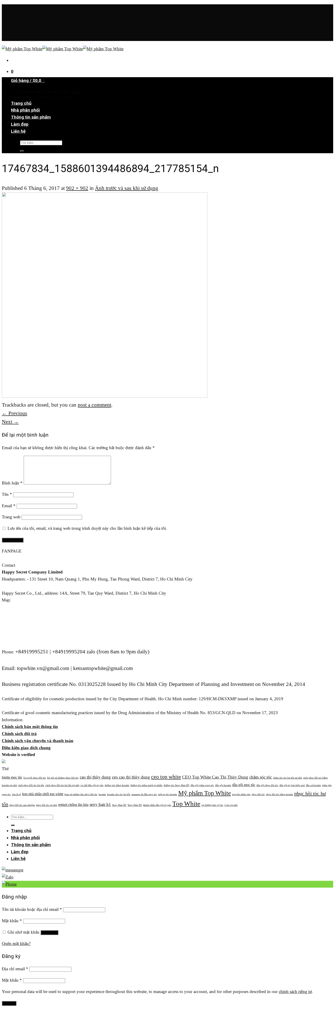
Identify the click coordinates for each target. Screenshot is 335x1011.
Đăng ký (9, 1003)
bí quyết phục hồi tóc (34, 778)
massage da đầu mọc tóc (144, 794)
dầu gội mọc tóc (243, 785)
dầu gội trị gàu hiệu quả (292, 785)
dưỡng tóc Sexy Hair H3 (176, 785)
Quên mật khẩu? (16, 943)
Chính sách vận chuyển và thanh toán (37, 740)
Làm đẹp (19, 124)
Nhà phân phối (25, 110)
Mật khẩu (12, 920)
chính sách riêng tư (295, 991)
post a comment (94, 405)
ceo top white (166, 777)
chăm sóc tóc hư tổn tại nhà (287, 778)
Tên (7, 494)
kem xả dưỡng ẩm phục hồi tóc (81, 794)
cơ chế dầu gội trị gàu (91, 785)
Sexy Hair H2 (119, 805)
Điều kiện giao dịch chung (26, 747)
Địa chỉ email (15, 968)
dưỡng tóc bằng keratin (117, 785)
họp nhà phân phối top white (42, 794)
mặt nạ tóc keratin (167, 794)
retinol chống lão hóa (73, 805)
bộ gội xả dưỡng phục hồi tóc (63, 778)
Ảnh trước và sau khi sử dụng (126, 188)
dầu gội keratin (223, 785)
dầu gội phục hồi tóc (267, 785)
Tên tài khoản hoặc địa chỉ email (32, 909)
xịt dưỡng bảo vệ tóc (212, 805)
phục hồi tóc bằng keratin (279, 794)
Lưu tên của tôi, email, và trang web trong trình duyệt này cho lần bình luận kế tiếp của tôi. (87, 528)
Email (8, 505)
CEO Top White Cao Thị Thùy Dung (215, 777)
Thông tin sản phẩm (31, 117)
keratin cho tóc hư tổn (118, 794)
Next (10, 422)
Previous (14, 413)
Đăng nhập (49, 932)
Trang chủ (21, 103)
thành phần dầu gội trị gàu (157, 805)
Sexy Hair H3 (135, 805)
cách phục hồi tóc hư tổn (31, 785)
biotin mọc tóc (12, 777)
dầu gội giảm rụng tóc (202, 785)
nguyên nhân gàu (241, 794)
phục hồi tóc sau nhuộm (22, 805)
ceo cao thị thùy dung (131, 777)
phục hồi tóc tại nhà (46, 805)
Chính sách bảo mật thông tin (30, 726)
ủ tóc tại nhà (230, 805)
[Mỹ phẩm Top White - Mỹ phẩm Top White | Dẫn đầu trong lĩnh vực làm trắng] (63, 48)
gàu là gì (16, 794)
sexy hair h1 (100, 804)
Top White (186, 803)
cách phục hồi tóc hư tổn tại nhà (62, 785)
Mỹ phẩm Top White (204, 793)
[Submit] (22, 151)
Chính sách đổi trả (19, 733)
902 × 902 (77, 188)
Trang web (11, 516)
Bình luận (12, 483)
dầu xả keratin (313, 785)
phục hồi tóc (258, 794)
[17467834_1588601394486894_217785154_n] (104, 395)
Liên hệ (18, 131)
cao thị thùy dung (95, 777)
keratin (102, 794)
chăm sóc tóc (260, 777)
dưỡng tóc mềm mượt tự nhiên (146, 785)
